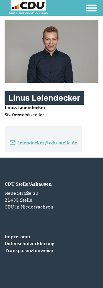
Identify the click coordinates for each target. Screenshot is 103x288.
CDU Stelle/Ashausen (28, 184)
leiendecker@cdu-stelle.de (47, 143)
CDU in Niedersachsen (29, 207)
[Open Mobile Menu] (91, 8)
